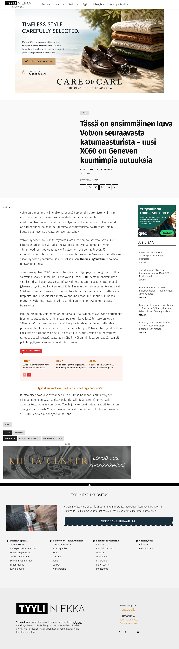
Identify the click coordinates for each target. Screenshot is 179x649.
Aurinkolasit (59, 568)
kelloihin (77, 622)
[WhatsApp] (102, 187)
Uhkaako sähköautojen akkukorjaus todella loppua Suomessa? (152, 255)
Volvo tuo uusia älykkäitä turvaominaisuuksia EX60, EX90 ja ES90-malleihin (155, 273)
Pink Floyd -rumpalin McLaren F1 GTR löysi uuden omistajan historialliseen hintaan (155, 325)
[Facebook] (83, 187)
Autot (85, 113)
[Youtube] (138, 632)
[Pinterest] (96, 187)
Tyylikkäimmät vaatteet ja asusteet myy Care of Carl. (71, 388)
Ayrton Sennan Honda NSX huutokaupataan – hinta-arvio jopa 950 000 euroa (156, 290)
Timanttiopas (17, 564)
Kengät (56, 552)
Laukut (56, 564)
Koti (5, 207)
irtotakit (67, 544)
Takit (55, 560)
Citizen (92, 361)
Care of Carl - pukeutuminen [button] (68, 540)
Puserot (57, 556)
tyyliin (37, 625)
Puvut (56, 544)
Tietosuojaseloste (128, 619)
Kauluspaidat (60, 548)
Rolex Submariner (19, 556)
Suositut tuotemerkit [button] (107, 540)
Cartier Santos (17, 544)
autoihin (20, 625)
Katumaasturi (49, 438)
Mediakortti (129, 609)
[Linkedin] (108, 187)
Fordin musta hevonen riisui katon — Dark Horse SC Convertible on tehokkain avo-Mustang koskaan (156, 308)
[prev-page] (24, 375)
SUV (60, 438)
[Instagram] (125, 632)
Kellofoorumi (146, 548)
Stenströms (102, 568)
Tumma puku (17, 568)
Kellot (26, 361)
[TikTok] (131, 632)
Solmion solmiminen (21, 560)
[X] (89, 187)
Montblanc (101, 556)
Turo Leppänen (103, 169)
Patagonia (101, 560)
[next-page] (29, 375)
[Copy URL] (115, 187)
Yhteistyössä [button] (146, 540)
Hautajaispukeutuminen (23, 548)
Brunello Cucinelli (105, 548)
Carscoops (18, 433)
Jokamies (144, 544)
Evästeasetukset (128, 623)
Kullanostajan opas (20, 552)
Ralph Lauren (103, 564)
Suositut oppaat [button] (19, 540)
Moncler (100, 552)
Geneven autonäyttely (29, 438)
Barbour (100, 544)
